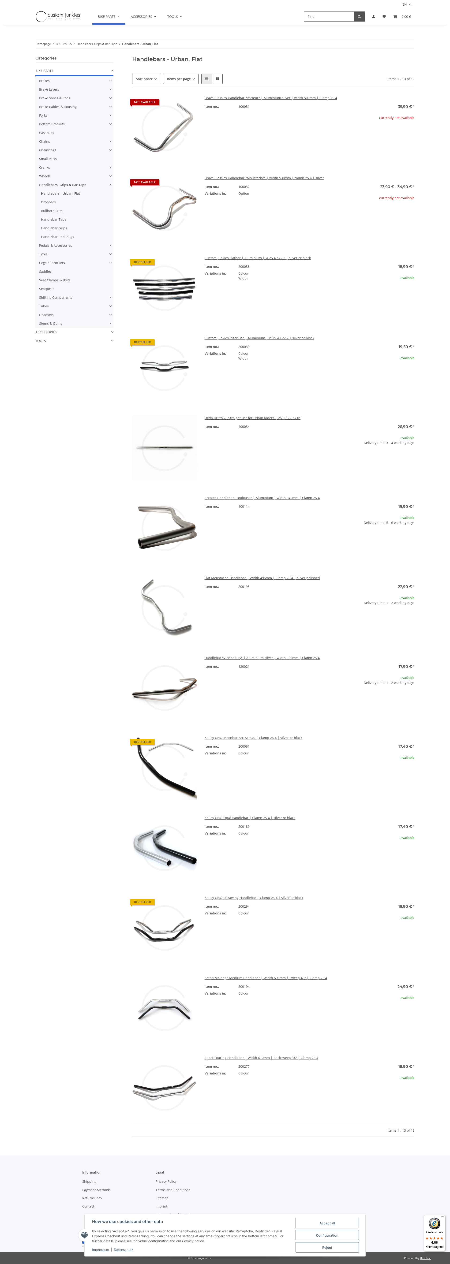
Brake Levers (49, 89)
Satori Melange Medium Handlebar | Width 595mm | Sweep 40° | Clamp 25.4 (266, 978)
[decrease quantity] (353, 458)
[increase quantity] (410, 458)
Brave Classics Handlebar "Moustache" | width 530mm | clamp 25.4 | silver (264, 178)
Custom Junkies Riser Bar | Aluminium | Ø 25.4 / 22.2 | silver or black (259, 338)
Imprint (161, 1206)
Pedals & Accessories (55, 245)
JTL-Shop (425, 1258)
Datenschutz (123, 1250)
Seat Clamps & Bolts (55, 280)
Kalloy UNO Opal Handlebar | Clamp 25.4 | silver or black (250, 818)
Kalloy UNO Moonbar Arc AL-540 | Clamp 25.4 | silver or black (253, 737)
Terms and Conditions (173, 1190)
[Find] (359, 16)
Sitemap (162, 1198)
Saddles (45, 271)
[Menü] (442, 1218)
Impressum (100, 1250)
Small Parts (48, 159)
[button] (373, 16)
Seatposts (46, 289)
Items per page (179, 79)
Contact (88, 1206)
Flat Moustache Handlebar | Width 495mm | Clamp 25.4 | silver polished (262, 578)
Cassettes (46, 133)
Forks (43, 115)
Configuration (327, 1235)
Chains (44, 141)
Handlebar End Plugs (57, 237)
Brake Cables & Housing (58, 106)
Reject (327, 1247)
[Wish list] (384, 16)
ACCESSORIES (46, 332)
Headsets (46, 315)
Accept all (327, 1223)
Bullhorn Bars (52, 211)
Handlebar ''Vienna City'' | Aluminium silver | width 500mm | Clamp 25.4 (262, 658)
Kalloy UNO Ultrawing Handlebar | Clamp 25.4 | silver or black (254, 897)
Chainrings (47, 150)
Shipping (89, 1181)
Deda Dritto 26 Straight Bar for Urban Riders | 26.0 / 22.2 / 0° (252, 418)
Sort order (144, 79)
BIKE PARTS (44, 70)
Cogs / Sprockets (52, 263)
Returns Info (92, 1198)
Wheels (45, 176)
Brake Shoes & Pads (54, 98)
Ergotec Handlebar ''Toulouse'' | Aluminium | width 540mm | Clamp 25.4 (262, 498)
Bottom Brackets (52, 124)
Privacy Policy (166, 1181)
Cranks (44, 167)
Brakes (44, 80)
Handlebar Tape (53, 219)
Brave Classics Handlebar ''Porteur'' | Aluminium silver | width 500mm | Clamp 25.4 (271, 98)
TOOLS (40, 341)
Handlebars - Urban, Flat (60, 193)
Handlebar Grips (54, 228)
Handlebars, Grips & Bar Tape (62, 185)
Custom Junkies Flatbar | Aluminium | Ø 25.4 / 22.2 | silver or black (258, 258)
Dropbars (48, 202)
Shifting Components (55, 297)
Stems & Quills (50, 323)
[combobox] (309, 196)
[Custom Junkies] (58, 17)
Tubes (44, 306)
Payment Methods (96, 1190)
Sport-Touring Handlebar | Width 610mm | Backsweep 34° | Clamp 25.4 (261, 1057)
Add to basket (382, 472)
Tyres (43, 254)
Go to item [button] (382, 133)
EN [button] (404, 4)
